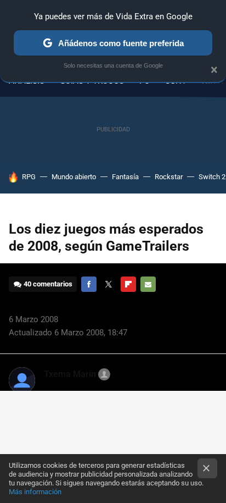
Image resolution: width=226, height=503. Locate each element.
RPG (29, 177)
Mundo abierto (74, 177)
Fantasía (125, 177)
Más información (35, 492)
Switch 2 (212, 177)
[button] (75, 374)
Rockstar (169, 177)
